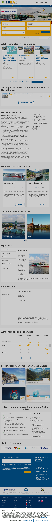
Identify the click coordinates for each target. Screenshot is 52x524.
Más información (44, 517)
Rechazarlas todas (27, 520)
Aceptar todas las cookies (42, 520)
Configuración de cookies (15, 520)
